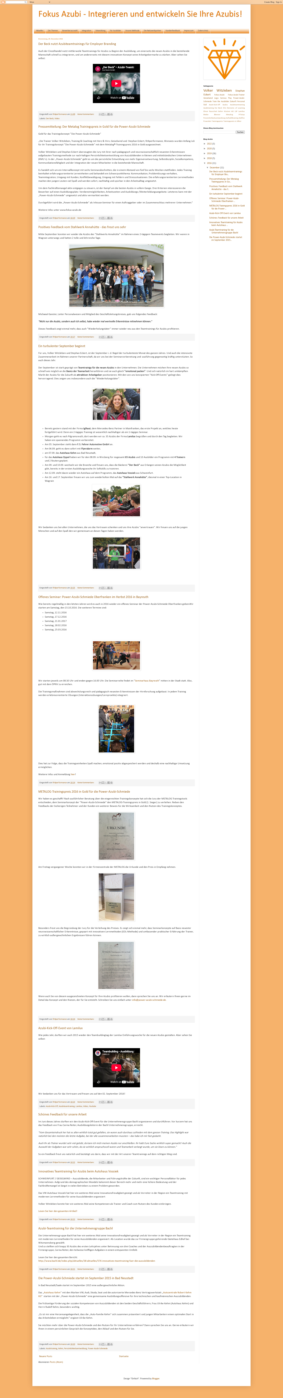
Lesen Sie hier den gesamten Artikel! (57, 1211)
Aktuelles (39, 31)
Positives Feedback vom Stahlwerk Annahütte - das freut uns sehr (82, 227)
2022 (209, 144)
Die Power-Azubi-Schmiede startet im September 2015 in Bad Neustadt (85, 1278)
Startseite (124, 1356)
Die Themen (53, 31)
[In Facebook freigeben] (108, 114)
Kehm (60, 1348)
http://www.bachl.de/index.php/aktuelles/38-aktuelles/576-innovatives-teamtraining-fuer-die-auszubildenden (96, 1261)
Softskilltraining (232, 118)
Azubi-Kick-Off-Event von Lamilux (60, 1028)
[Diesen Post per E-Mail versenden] (100, 114)
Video (57, 119)
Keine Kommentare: (86, 114)
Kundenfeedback (173, 31)
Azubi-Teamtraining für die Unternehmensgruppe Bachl (75, 1228)
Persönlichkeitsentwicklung (75, 1348)
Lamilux (79, 1106)
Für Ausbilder (115, 31)
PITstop (242, 115)
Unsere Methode (132, 31)
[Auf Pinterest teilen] (111, 114)
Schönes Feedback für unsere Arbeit (62, 1114)
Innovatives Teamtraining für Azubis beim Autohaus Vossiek (78, 1171)
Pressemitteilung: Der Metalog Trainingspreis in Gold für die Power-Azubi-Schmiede (94, 127)
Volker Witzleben (217, 90)
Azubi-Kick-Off (52, 1106)
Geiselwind (208, 98)
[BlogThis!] (103, 114)
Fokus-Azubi (219, 95)
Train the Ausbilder (221, 101)
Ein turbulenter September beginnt (61, 346)
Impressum (189, 31)
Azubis (225, 105)
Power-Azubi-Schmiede (98, 1348)
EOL (224, 108)
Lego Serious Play (223, 98)
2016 (209, 163)
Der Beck (50, 119)
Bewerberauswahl (70, 31)
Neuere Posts (45, 1356)
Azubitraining (51, 1348)
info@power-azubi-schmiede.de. (149, 1000)
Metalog (229, 115)
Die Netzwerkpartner (152, 31)
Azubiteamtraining (67, 1106)
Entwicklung (101, 31)
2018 (209, 158)
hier (73, 774)
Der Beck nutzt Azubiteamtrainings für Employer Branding (77, 44)
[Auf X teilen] (105, 114)
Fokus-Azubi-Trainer (236, 95)
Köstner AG (229, 111)
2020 (209, 149)
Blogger (155, 1379)
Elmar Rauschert (210, 111)
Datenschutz (203, 31)
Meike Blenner (211, 115)
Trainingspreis (217, 121)
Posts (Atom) (56, 1362)
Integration (86, 31)
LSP (236, 111)
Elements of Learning (236, 108)
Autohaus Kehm (52, 1292)
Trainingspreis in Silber (232, 121)
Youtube (92, 1106)
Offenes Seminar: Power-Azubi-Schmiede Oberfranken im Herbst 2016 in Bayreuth (93, 597)
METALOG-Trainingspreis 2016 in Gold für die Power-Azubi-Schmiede (84, 792)
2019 (209, 153)
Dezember (215, 168)
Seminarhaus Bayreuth (147, 681)
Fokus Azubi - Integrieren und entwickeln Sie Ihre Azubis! (140, 14)
